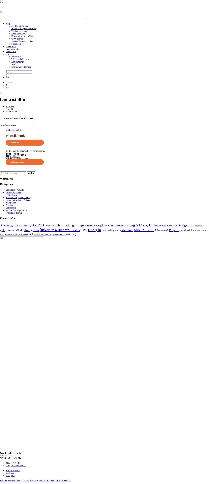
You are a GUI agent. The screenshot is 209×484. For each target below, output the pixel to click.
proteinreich (186, 230)
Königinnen (11, 202)
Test (7, 77)
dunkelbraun (168, 225)
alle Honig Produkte (15, 190)
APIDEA (38, 225)
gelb (2, 230)
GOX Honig (11, 195)
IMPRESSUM (29, 480)
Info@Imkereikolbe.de (16, 465)
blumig (98, 225)
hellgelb (19, 230)
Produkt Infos (15, 142)
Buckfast (108, 225)
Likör (104, 230)
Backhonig (64, 226)
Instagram (10, 475)
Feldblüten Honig (13, 192)
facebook (10, 473)
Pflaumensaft (161, 230)
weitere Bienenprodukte (16, 210)
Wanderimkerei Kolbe (10, 480)
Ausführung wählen (17, 162)
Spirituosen (11, 208)
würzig (70, 234)
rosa (2, 234)
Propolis (174, 230)
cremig (129, 225)
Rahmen (196, 230)
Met (124, 230)
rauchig (204, 230)
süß (31, 234)
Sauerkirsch (11, 234)
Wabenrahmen (58, 234)
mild (130, 230)
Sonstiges (10, 205)
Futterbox (199, 225)
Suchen (31, 173)
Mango (117, 230)
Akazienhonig (25, 225)
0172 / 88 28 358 (13, 463)
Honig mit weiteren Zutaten (18, 200)
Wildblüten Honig (14, 213)
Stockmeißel (22, 234)
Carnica (119, 225)
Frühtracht (189, 226)
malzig (110, 230)
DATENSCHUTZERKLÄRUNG (54, 480)
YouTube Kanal (13, 470)
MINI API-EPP (144, 230)
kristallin (74, 230)
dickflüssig (142, 225)
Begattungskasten (81, 225)
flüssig (181, 225)
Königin (94, 230)
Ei (176, 225)
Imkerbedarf (59, 230)
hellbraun (10, 230)
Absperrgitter (9, 225)
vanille (37, 234)
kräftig (83, 230)
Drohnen (155, 225)
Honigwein (31, 230)
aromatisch (52, 225)
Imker (45, 229)
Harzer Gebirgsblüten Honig (18, 197)
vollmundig (46, 234)
